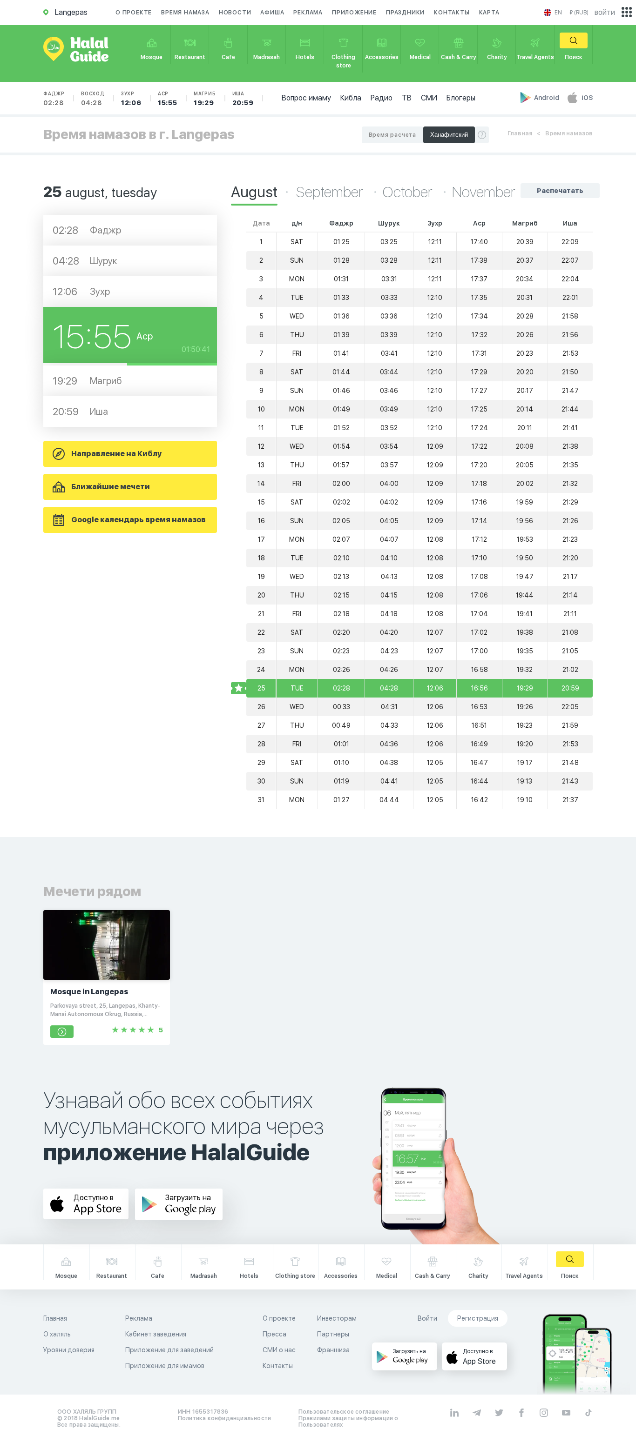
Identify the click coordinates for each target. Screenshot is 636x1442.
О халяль (57, 1334)
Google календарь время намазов (138, 519)
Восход (93, 98)
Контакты (451, 12)
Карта (489, 12)
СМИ (429, 97)
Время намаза (185, 12)
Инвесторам (337, 1318)
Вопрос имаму (306, 97)
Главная (519, 133)
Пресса (274, 1334)
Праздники (405, 12)
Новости (235, 12)
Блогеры (461, 97)
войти (605, 12)
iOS (587, 97)
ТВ (407, 97)
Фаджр (54, 98)
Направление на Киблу (116, 453)
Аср (167, 98)
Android (547, 97)
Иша (243, 98)
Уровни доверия (69, 1350)
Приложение (354, 12)
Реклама (308, 12)
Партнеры (333, 1334)
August (254, 192)
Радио (381, 97)
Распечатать (560, 190)
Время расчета (392, 135)
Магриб (205, 98)
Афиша (272, 12)
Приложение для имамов (164, 1365)
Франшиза (333, 1350)
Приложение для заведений (169, 1350)
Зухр (131, 98)
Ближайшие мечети (110, 486)
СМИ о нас (279, 1350)
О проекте (133, 12)
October (409, 192)
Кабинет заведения (155, 1334)
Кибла (350, 97)
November (483, 192)
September (331, 192)
